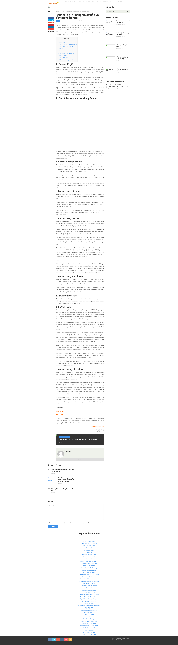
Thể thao (112, 1)
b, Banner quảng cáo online (66, 60)
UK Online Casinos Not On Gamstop (89, 574)
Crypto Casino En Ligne (89, 632)
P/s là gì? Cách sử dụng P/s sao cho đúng (62, 490)
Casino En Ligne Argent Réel (89, 610)
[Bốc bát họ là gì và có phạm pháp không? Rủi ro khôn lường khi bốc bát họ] (52, 481)
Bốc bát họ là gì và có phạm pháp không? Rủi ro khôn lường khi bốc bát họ (67, 479)
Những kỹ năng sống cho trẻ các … (122, 33)
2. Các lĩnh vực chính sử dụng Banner (67, 44)
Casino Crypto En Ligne (89, 623)
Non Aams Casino (89, 552)
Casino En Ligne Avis (89, 612)
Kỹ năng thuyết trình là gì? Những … (122, 58)
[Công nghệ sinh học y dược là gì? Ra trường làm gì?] (49, 469)
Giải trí (88, 1)
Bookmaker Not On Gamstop (89, 585)
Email (51, 31)
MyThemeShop (119, 639)
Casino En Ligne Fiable (89, 556)
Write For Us (80, 459)
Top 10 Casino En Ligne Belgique (89, 599)
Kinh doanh (95, 1)
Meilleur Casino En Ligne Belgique (89, 594)
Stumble (51, 29)
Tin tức (120, 1)
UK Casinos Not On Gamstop (89, 543)
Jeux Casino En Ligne (89, 619)
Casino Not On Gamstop (89, 576)
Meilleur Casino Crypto (89, 592)
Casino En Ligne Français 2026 (89, 621)
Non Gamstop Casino (89, 541)
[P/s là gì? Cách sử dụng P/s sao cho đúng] (49, 488)
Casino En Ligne (89, 630)
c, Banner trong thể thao (65, 51)
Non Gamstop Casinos (89, 539)
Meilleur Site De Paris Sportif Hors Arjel (89, 605)
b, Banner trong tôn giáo (65, 48)
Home (58, 11)
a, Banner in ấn (63, 57)
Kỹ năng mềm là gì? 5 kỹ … (122, 70)
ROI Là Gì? (59, 415)
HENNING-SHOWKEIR (116, 638)
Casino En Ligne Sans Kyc (89, 634)
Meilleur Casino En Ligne (89, 554)
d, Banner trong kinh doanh (66, 53)
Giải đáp (81, 1)
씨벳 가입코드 (89, 608)
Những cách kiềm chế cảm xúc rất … (123, 21)
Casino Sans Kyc (89, 603)
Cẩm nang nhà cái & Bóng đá (69, 1)
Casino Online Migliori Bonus (89, 537)
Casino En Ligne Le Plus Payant (89, 625)
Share (52, 22)
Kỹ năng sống (104, 1)
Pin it (51, 24)
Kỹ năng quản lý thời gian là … (122, 45)
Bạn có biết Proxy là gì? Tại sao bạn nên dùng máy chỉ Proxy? (78, 439)
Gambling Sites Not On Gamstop (89, 561)
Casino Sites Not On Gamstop (89, 563)
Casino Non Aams (89, 614)
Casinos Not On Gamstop (89, 570)
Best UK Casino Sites (89, 565)
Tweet (51, 20)
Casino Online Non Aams (89, 590)
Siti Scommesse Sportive (89, 601)
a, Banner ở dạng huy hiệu (66, 46)
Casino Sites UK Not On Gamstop (89, 579)
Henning (64, 21)
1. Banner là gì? (61, 42)
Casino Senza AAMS (89, 628)
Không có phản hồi (80, 21)
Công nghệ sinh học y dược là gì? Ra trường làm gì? (62, 470)
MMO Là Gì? (60, 411)
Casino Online (89, 616)
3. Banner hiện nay (62, 55)
